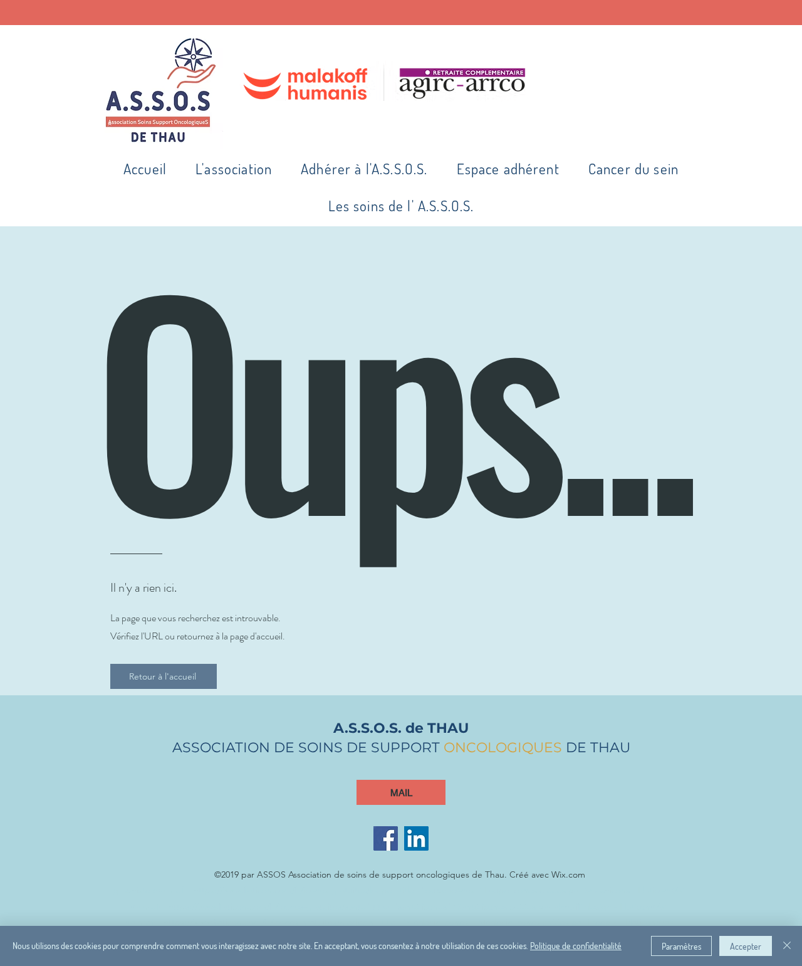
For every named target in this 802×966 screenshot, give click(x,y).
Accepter (745, 946)
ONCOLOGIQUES (503, 747)
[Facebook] (385, 838)
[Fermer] (786, 946)
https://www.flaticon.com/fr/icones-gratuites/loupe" (295, 890)
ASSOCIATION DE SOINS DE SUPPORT (308, 747)
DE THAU (596, 747)
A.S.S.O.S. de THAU (401, 728)
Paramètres (681, 946)
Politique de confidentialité (576, 945)
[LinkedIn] (416, 838)
